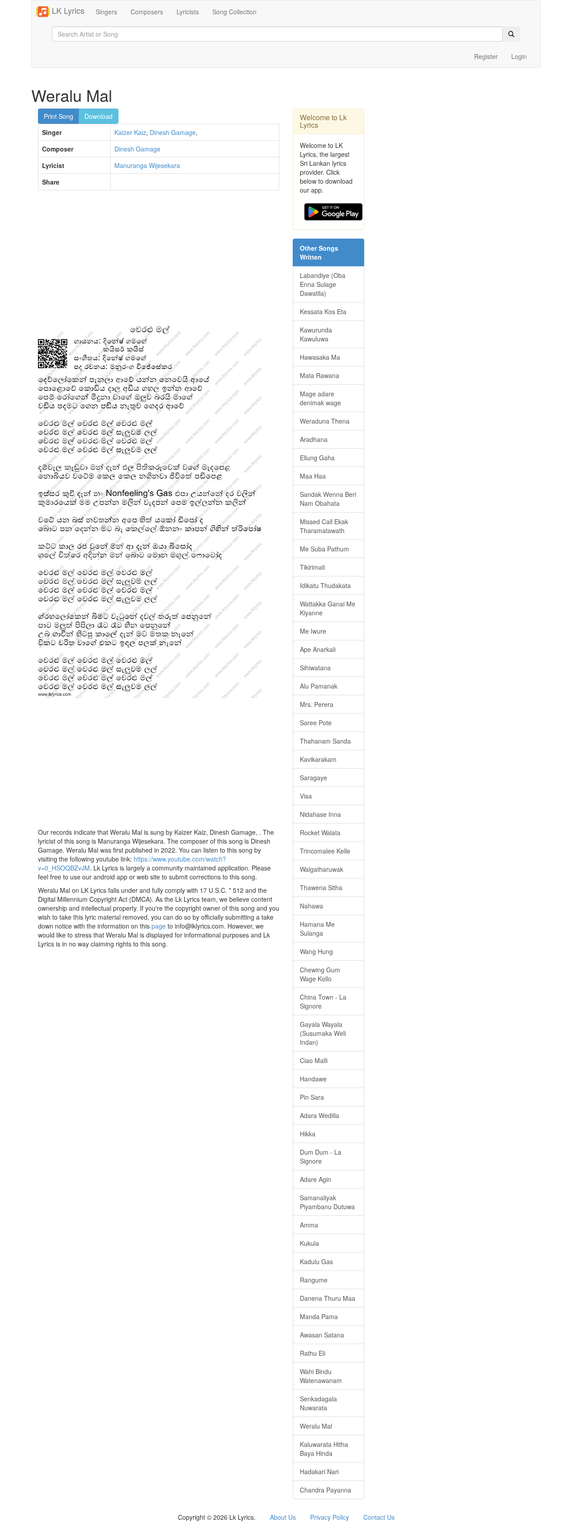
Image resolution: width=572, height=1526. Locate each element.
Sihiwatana (315, 667)
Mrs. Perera (316, 704)
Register (486, 56)
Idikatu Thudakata (325, 585)
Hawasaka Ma (320, 357)
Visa (306, 795)
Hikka (307, 1133)
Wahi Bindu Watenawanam (321, 1376)
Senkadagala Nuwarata (318, 1403)
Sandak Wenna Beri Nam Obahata (328, 499)
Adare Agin (315, 1179)
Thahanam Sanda (325, 740)
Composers (146, 11)
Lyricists (188, 11)
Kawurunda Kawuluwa (316, 334)
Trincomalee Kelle (325, 850)
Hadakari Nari (319, 1471)
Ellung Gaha (317, 457)
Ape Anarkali (318, 649)
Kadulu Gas (316, 1261)
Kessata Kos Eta (323, 311)
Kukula (309, 1243)
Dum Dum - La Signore (320, 1156)
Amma (309, 1224)
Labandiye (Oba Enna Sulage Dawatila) (322, 284)
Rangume (314, 1279)
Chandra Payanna (325, 1489)
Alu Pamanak (318, 685)
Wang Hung (316, 951)
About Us (283, 1517)
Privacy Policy (329, 1517)
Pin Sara (312, 1097)
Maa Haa (313, 475)
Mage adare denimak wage (320, 398)
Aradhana (314, 439)
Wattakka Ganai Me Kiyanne (327, 608)
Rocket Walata (320, 832)
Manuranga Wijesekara (147, 165)
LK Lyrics (67, 10)
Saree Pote (316, 722)
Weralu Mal (316, 1425)
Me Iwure (313, 630)
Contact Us (379, 1517)
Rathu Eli (312, 1353)
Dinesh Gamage (173, 132)
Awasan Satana (322, 1334)
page (158, 925)
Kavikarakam (318, 759)
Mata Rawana (319, 375)
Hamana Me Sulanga (317, 928)
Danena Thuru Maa (327, 1298)
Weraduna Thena (324, 420)
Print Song (58, 116)
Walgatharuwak (321, 869)
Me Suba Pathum (324, 548)
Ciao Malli (314, 1060)
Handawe (313, 1078)
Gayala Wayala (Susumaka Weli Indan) (323, 1033)
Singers (106, 11)
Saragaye (313, 777)
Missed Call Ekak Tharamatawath (324, 526)
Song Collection (234, 11)
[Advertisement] (158, 261)
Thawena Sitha (321, 887)
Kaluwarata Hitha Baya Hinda (324, 1449)
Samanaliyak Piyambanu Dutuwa (327, 1202)
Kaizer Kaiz (130, 132)
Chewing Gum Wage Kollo (320, 974)
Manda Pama (319, 1316)
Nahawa (311, 905)
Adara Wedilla (319, 1115)
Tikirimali (312, 567)
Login (519, 56)
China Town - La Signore (323, 1001)
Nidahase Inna (320, 814)
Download (98, 116)
